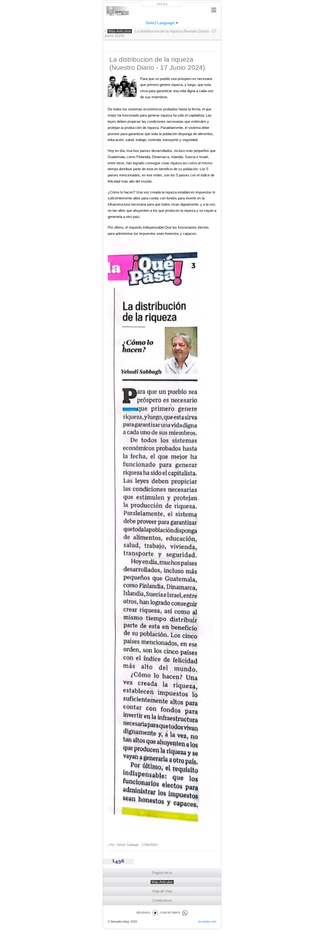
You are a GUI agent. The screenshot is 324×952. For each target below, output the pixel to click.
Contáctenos (162, 900)
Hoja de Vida (162, 891)
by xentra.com (207, 921)
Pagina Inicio (162, 873)
